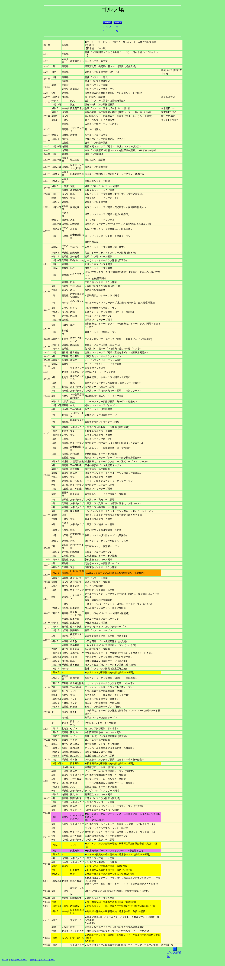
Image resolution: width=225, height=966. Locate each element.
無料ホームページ (19, 959)
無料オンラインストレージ (42, 959)
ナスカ (5, 959)
